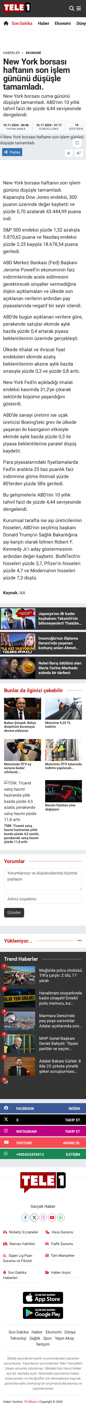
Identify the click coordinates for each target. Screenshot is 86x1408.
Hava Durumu (62, 1232)
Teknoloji (18, 1338)
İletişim (43, 1344)
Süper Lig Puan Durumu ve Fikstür (17, 1258)
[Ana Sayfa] (6, 23)
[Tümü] (79, 940)
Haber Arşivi (61, 1272)
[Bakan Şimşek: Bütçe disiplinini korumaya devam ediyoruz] (22, 708)
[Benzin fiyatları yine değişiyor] (63, 790)
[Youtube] (52, 1217)
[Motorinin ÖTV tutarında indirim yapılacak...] (63, 749)
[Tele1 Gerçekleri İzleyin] (17, 8)
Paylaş (15, 152)
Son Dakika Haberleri (15, 1275)
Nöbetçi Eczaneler (23, 1232)
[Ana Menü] (78, 8)
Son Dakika (22, 23)
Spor (47, 1338)
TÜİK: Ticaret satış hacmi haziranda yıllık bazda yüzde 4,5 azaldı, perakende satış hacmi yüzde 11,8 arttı (21, 834)
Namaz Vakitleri (22, 1244)
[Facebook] (25, 1217)
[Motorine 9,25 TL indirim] (63, 708)
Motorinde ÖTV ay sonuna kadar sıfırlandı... (17, 768)
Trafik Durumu (62, 1244)
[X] (34, 1217)
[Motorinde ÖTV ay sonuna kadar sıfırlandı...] (22, 749)
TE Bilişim (30, 1401)
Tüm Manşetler (63, 1255)
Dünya (69, 1332)
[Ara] (71, 8)
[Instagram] (43, 1217)
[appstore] (43, 1298)
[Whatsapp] (61, 1217)
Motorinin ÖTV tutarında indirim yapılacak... (63, 766)
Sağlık (34, 1338)
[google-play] (43, 1313)
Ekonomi (63, 23)
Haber (43, 23)
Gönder (14, 912)
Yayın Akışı (64, 1338)
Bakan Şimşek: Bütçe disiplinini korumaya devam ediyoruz (20, 727)
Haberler (11, 53)
